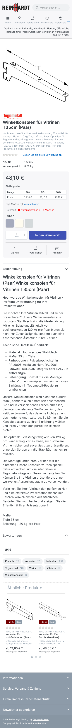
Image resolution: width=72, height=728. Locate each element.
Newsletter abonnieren (19, 709)
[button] (8, 235)
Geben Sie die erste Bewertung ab (42, 154)
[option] (12, 561)
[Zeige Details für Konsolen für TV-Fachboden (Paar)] (52, 610)
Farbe (9, 216)
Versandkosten (31, 204)
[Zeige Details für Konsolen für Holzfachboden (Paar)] (19, 610)
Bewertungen (12, 535)
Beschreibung (12, 269)
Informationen (13, 678)
